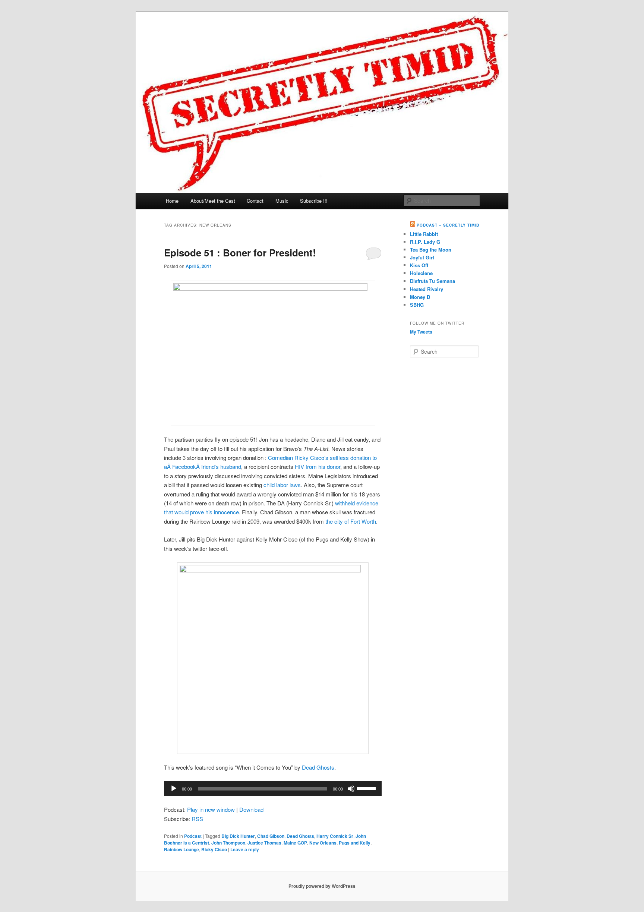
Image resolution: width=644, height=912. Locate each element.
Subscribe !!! (314, 200)
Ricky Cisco (214, 849)
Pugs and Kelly (354, 842)
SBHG (417, 304)
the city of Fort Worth (350, 521)
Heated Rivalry (426, 289)
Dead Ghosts (318, 767)
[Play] (173, 788)
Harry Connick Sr (334, 836)
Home (172, 200)
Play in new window (211, 809)
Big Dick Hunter (238, 836)
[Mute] (351, 788)
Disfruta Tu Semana (432, 280)
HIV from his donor (317, 466)
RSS (197, 819)
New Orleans (323, 842)
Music (281, 200)
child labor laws (282, 485)
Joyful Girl (422, 257)
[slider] (367, 788)
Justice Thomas (264, 842)
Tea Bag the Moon (430, 249)
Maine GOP (295, 842)
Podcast (193, 836)
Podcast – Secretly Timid (448, 225)
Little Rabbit (424, 233)
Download (251, 809)
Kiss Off (419, 265)
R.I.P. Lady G (425, 241)
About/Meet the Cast (212, 200)
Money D (420, 296)
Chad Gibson (270, 836)
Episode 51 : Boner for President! (240, 252)
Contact (255, 200)
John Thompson (228, 842)
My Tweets (421, 331)
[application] (273, 788)
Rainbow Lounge (181, 849)
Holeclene (421, 273)
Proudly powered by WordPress (322, 886)
